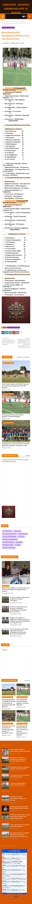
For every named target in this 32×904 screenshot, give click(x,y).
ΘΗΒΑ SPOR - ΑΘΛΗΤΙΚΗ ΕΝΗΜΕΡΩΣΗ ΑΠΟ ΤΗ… (13, 854)
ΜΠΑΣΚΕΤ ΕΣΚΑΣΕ (8, 545)
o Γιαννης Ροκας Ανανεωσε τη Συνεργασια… (14, 879)
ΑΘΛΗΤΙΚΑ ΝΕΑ (23, 534)
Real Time (14, 893)
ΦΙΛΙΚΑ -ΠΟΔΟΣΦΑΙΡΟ (9, 548)
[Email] (17, 332)
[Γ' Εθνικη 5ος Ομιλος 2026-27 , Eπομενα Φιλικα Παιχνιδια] (5, 785)
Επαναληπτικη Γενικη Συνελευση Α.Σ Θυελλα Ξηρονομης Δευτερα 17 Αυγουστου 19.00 (15, 444)
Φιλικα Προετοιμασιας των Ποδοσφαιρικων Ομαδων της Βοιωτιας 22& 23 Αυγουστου (18, 759)
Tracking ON (19, 893)
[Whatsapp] (10, 332)
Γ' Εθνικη (22, 536)
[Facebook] (3, 332)
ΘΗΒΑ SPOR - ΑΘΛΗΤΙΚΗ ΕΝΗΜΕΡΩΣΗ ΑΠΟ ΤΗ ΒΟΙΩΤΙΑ (16, 8)
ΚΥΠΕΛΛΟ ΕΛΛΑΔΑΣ (9, 542)
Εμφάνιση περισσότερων (23, 357)
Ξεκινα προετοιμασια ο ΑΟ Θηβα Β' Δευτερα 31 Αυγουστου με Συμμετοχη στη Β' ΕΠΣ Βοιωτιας (15, 385)
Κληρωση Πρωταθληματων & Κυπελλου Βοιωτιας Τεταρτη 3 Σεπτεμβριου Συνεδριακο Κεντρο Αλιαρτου (15, 589)
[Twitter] (6, 332)
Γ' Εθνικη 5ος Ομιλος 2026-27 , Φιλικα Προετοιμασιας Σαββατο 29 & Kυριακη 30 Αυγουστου (20, 816)
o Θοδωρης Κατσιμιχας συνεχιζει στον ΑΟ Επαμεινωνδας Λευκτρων (19, 807)
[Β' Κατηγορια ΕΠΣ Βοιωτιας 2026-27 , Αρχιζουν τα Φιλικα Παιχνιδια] (5, 769)
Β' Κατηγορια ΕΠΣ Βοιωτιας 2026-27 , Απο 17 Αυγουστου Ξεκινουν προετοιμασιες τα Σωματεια (22, 730)
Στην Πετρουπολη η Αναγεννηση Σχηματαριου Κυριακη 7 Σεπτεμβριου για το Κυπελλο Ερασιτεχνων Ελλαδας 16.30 (19, 631)
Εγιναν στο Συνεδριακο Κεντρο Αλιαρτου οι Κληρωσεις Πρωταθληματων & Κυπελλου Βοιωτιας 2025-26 (18, 609)
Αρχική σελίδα (5, 21)
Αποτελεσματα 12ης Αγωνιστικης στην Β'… (13, 859)
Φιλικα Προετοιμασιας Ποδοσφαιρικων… (11, 866)
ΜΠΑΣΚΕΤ (19, 542)
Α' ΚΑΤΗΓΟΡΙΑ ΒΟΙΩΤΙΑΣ (10, 534)
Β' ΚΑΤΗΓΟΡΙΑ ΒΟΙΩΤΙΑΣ (18, 21)
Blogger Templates (14, 899)
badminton (18, 531)
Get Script (9, 893)
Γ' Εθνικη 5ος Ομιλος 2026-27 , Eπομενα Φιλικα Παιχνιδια (18, 784)
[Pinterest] (14, 332)
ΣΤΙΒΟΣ (18, 545)
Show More (27, 680)
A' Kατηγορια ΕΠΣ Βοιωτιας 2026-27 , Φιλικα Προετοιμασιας (20, 776)
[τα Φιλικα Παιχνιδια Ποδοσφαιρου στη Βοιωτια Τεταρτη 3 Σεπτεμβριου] (5, 599)
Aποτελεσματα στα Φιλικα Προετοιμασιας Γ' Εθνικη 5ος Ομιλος (20, 750)
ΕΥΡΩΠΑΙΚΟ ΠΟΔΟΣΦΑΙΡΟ (10, 539)
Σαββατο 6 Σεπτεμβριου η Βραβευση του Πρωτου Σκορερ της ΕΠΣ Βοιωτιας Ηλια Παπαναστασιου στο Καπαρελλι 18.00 (20, 620)
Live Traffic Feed (14, 851)
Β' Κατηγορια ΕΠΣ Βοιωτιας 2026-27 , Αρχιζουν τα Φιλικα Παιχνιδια (13, 415)
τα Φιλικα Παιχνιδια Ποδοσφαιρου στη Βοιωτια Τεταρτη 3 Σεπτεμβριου (20, 598)
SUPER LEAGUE (8, 531)
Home (16, 896)
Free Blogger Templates (16, 900)
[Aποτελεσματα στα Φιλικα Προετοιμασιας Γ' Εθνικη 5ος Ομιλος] (5, 752)
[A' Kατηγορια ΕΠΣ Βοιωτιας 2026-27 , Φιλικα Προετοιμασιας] (5, 777)
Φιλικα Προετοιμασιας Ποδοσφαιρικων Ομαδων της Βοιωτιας (18, 798)
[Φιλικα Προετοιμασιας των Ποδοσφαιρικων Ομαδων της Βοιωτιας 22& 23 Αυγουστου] (5, 760)
